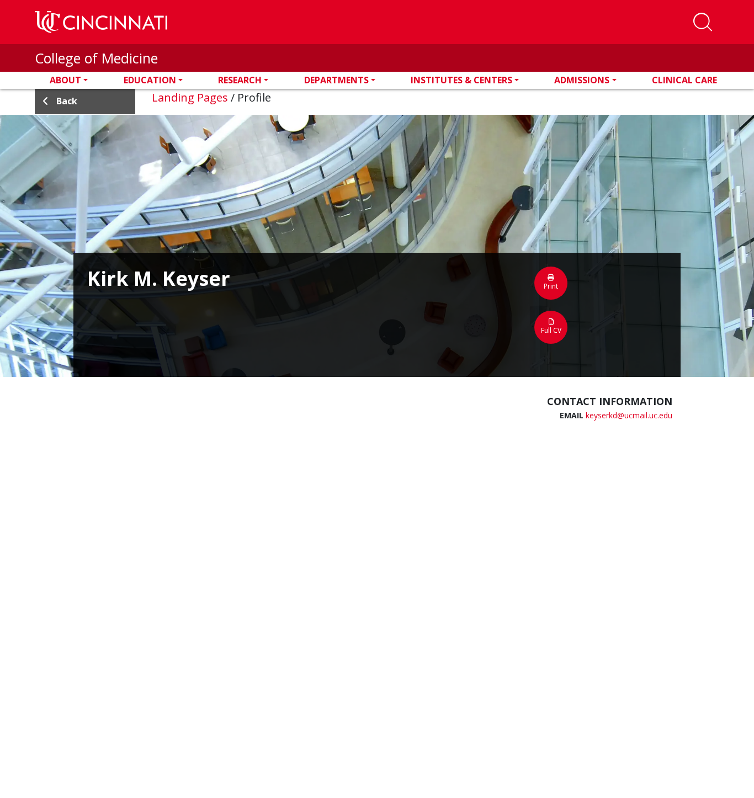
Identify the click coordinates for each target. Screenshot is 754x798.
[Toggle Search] (702, 22)
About (65, 80)
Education (150, 80)
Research (240, 80)
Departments (336, 80)
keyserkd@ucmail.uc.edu (629, 415)
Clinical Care (684, 80)
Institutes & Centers (461, 80)
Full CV (551, 330)
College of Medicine (96, 58)
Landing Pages (190, 97)
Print (551, 286)
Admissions (581, 80)
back (66, 101)
